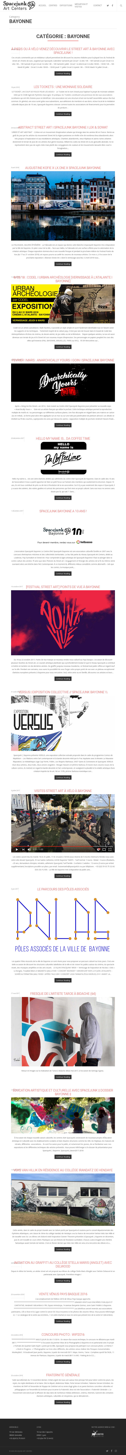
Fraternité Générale (63, 1375)
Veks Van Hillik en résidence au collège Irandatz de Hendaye (63, 1170)
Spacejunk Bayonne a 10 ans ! (63, 511)
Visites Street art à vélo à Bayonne (63, 791)
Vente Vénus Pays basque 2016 (63, 1294)
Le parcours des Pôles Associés (63, 889)
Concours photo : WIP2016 (63, 1334)
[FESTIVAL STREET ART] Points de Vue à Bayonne (63, 587)
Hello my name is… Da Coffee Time (63, 438)
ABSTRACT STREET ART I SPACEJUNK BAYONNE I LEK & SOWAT (63, 127)
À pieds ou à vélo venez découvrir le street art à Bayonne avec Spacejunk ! (63, 51)
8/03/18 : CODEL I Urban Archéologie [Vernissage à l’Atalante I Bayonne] (63, 279)
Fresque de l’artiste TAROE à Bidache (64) (63, 994)
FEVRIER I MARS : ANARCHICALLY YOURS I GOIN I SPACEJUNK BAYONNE (63, 360)
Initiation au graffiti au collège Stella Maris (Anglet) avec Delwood (63, 1264)
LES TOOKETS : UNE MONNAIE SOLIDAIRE (63, 87)
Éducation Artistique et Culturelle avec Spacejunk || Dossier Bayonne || (63, 1092)
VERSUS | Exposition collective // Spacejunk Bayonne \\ (63, 692)
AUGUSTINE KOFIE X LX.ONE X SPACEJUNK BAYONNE (63, 168)
